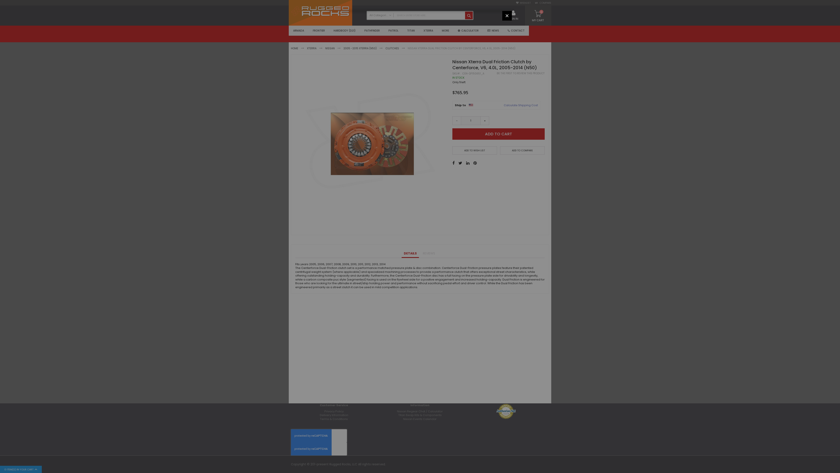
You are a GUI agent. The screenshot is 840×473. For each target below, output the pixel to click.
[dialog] (420, 236)
